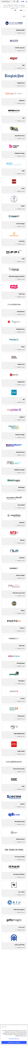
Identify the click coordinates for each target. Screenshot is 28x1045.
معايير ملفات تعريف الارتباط (14, 1038)
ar (14, 1)
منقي (24, 16)
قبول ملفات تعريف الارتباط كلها (14, 1042)
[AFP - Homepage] (22, 1)
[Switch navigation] (26, 1)
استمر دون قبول (3, 1026)
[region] (14, 1035)
